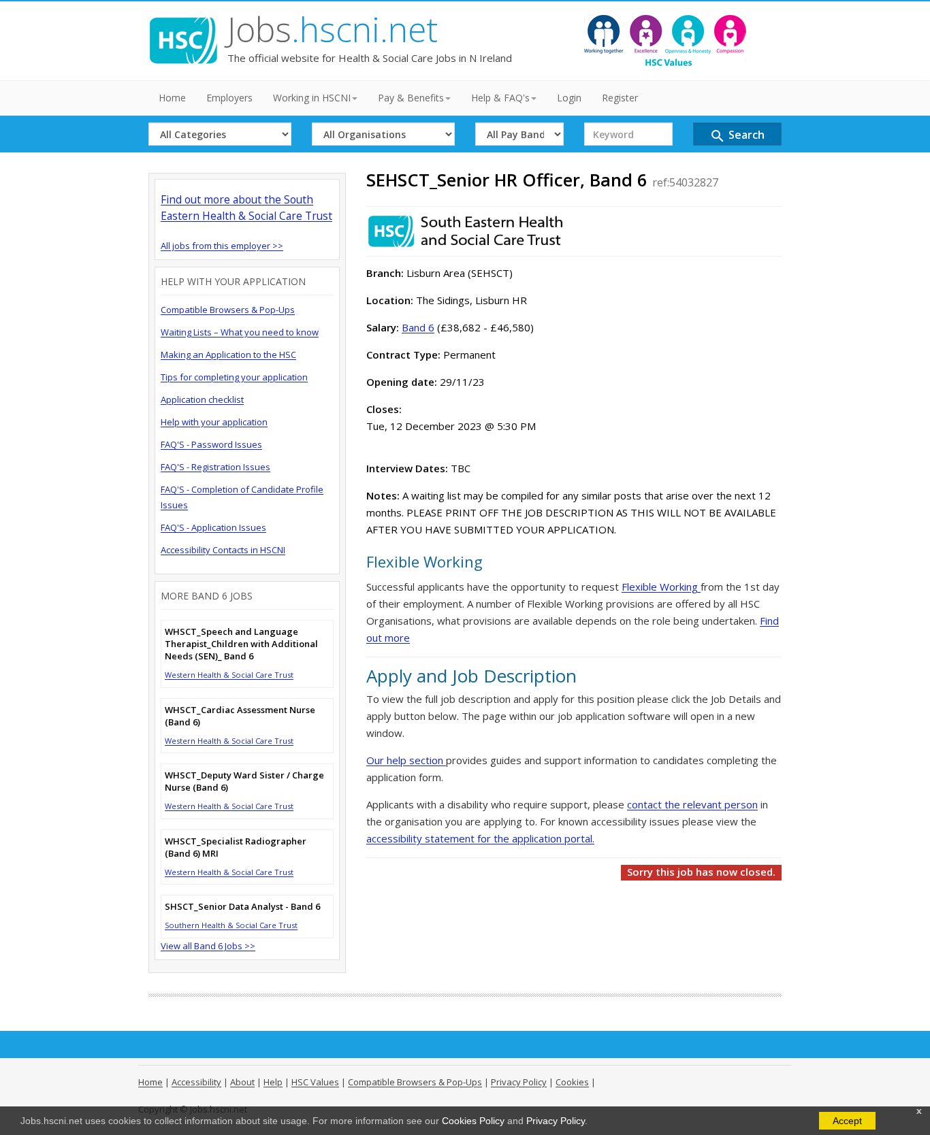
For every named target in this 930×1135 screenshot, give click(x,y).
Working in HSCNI (312, 97)
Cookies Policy (473, 1120)
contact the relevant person (692, 804)
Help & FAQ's (500, 97)
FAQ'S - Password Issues (211, 444)
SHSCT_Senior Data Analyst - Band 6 (242, 906)
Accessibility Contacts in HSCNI (223, 550)
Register (620, 97)
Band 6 (418, 327)
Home (172, 97)
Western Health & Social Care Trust (229, 675)
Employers (229, 97)
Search (737, 135)
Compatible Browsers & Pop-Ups (228, 309)
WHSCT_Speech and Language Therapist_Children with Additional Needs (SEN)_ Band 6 (241, 643)
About (242, 1082)
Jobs (332, 29)
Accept (847, 1120)
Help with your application (214, 422)
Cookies (572, 1082)
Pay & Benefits (411, 97)
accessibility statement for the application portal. (480, 838)
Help (273, 1082)
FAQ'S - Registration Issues (215, 467)
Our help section (406, 760)
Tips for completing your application (234, 377)
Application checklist (202, 399)
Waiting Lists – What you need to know (240, 332)
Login (569, 97)
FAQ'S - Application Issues (213, 527)
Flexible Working (661, 586)
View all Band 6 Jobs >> (208, 946)
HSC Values (315, 1082)
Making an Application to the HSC (228, 354)
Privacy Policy (555, 1120)
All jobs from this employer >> (222, 246)
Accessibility (196, 1082)
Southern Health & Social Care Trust (231, 925)
